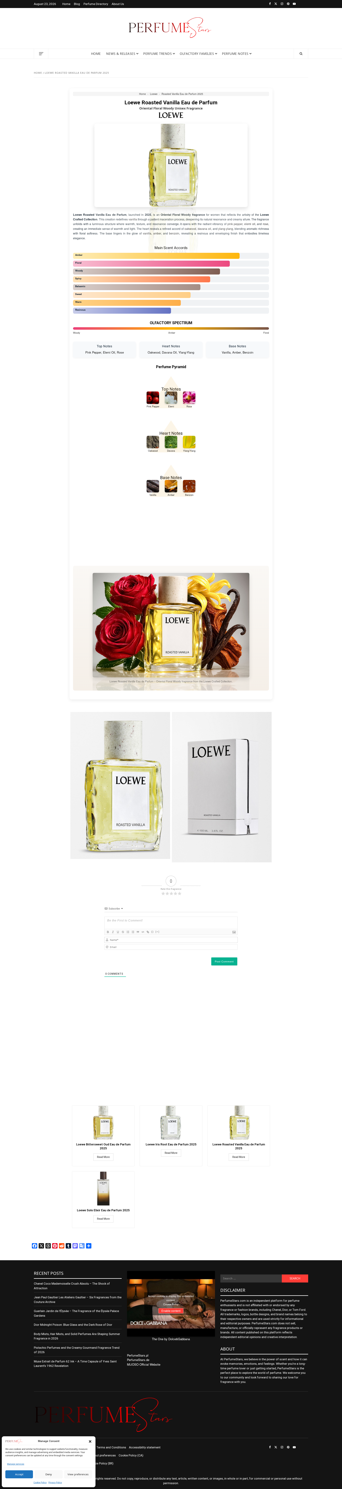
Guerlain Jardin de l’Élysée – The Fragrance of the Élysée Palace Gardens (76, 1313)
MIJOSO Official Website (143, 1364)
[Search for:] (251, 1278)
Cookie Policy (40, 1482)
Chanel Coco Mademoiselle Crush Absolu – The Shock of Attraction (72, 1286)
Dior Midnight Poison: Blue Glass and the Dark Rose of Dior (73, 1324)
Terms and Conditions (111, 1447)
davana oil (204, 229)
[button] (90, 1441)
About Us (118, 4)
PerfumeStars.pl (137, 1355)
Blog (77, 4)
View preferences (78, 1474)
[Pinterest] (286, 4)
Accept (19, 1474)
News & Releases (120, 53)
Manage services (15, 1464)
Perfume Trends (157, 53)
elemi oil (249, 224)
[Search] (301, 54)
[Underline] (117, 932)
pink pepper (235, 224)
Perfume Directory (96, 4)
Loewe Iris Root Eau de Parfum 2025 (171, 1144)
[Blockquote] (137, 932)
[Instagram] (280, 4)
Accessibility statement (144, 1447)
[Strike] (122, 932)
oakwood (190, 229)
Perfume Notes (235, 53)
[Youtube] (292, 4)
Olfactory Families (197, 53)
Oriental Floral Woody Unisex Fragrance (171, 108)
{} (152, 931)
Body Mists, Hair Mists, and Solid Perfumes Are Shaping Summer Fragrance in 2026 (77, 1336)
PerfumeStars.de (138, 1359)
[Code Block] (142, 932)
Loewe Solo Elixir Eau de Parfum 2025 (103, 1210)
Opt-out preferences (102, 1455)
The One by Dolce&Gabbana (171, 1339)
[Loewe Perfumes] (171, 115)
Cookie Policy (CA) (131, 1455)
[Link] (147, 932)
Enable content (170, 1311)
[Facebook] (268, 4)
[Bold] (107, 932)
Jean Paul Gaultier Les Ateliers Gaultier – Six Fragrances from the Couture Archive (77, 1299)
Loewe (153, 94)
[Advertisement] (171, 534)
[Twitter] (274, 4)
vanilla (133, 219)
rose (265, 224)
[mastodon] (305, 4)
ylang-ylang (225, 229)
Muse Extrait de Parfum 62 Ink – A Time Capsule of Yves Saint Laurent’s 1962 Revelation (75, 1364)
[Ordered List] (127, 932)
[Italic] (112, 932)
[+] (157, 931)
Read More (103, 1157)
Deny (48, 1474)
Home (66, 4)
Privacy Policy (55, 1482)
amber (157, 233)
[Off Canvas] (41, 54)
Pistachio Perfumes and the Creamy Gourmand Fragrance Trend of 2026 (77, 1350)
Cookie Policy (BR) (101, 1463)
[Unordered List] (132, 932)
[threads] (299, 4)
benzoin (174, 233)
